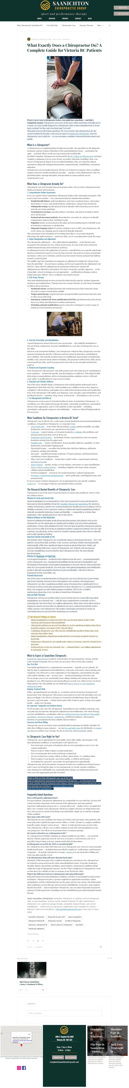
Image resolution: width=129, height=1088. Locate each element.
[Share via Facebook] (28, 941)
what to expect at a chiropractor (61, 925)
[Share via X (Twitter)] (33, 941)
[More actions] (100, 39)
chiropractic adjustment (36, 929)
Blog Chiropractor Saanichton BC (30, 25)
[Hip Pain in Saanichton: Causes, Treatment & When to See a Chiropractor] (31, 970)
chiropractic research (55, 921)
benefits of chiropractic (73, 921)
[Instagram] (19, 1068)
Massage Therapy (86, 25)
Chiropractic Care (69, 25)
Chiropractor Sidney (95, 1061)
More (99, 25)
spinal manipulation (74, 917)
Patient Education (33, 934)
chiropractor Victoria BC (37, 921)
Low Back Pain (52, 25)
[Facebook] (24, 1068)
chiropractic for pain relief (56, 917)
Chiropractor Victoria (95, 1063)
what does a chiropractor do (38, 925)
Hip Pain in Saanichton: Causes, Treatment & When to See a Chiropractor (31, 983)
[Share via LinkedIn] (38, 941)
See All (110, 958)
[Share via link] (43, 941)
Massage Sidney (115, 1061)
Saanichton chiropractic (36, 917)
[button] (39, 18)
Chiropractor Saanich (95, 1059)
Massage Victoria (115, 1063)
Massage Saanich (115, 1059)
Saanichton (79, 925)
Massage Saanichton (116, 1057)
